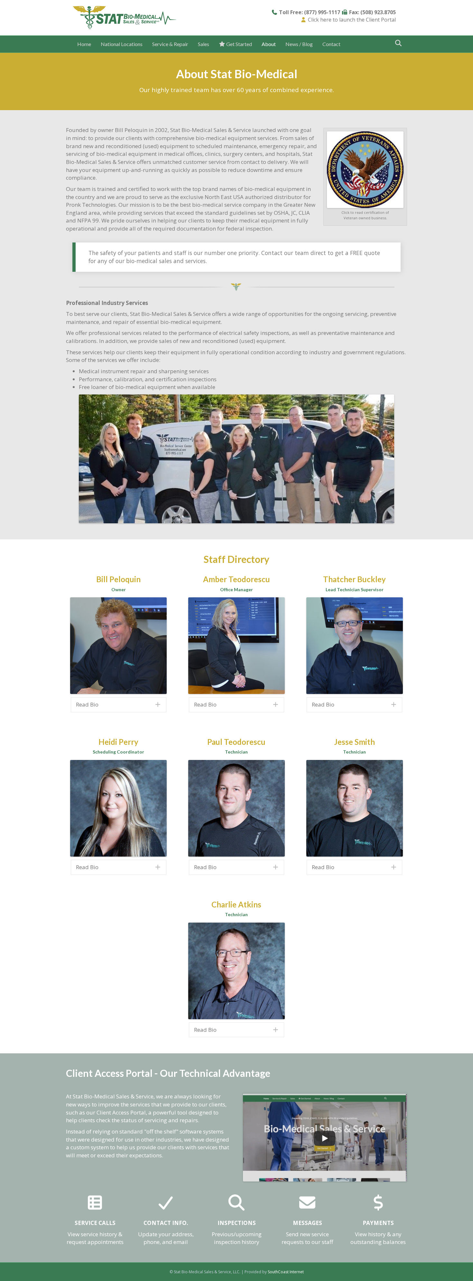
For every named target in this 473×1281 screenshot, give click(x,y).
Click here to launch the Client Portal (352, 19)
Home (84, 44)
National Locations (122, 44)
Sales (203, 44)
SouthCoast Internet (286, 1272)
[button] (118, 704)
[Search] (397, 43)
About (269, 44)
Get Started (238, 44)
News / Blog (299, 44)
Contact (331, 44)
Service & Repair (170, 44)
